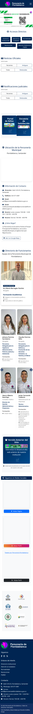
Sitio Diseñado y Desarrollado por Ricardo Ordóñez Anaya (15, 711)
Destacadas (23, 70)
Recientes (10, 65)
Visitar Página (17, 511)
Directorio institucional (8, 664)
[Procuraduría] (10, 597)
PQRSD (3, 675)
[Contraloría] (23, 597)
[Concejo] (10, 617)
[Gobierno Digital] (10, 625)
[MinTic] (23, 626)
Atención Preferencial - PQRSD (24, 46)
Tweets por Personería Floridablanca (16, 553)
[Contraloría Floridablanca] (23, 617)
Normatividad (27, 38)
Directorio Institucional (5, 39)
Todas (8, 70)
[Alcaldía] (23, 607)
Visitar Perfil (17, 546)
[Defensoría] (10, 607)
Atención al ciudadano (16, 39)
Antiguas (25, 65)
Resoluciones (8, 45)
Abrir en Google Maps (12, 238)
